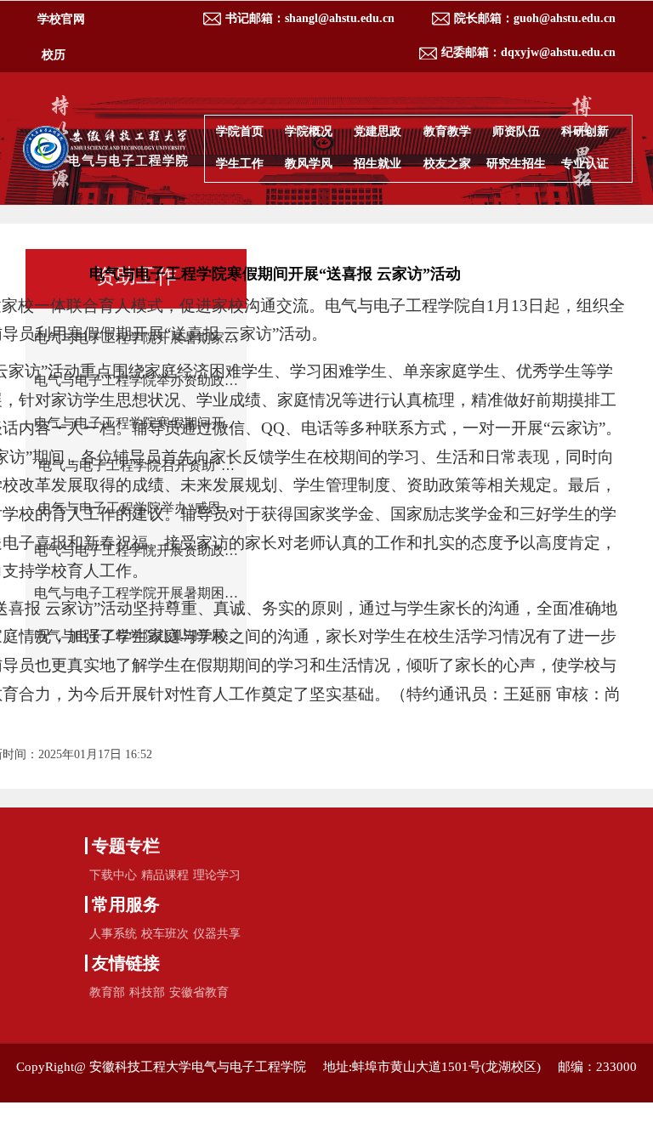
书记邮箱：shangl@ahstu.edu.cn (310, 18)
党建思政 (377, 131)
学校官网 (61, 19)
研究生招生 (516, 163)
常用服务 (126, 904)
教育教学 (447, 131)
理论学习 (217, 875)
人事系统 (113, 933)
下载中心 (113, 875)
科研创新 (585, 131)
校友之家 (447, 163)
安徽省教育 (199, 992)
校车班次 (165, 933)
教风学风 (308, 163)
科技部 (147, 992)
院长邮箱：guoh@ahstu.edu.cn (535, 18)
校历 (53, 54)
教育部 (107, 992)
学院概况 (308, 131)
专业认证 (585, 163)
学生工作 (240, 163)
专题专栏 (126, 845)
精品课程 (165, 875)
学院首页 (240, 131)
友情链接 (126, 963)
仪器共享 (217, 933)
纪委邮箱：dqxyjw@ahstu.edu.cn (528, 52)
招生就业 (377, 163)
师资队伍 (516, 131)
